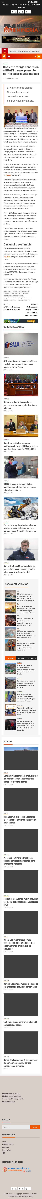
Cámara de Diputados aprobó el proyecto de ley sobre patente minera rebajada (20, 405)
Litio (16, 293)
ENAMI (8, 175)
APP (29, 5)
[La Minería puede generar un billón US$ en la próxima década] (21, 1004)
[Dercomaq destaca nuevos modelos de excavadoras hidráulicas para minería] (21, 966)
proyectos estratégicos (11, 298)
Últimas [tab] (11, 658)
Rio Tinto (7, 257)
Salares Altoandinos (10, 300)
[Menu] (9, 56)
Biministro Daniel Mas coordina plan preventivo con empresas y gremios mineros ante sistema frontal (19, 569)
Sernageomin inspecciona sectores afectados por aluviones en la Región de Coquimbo (20, 819)
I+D (18, 592)
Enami (9, 291)
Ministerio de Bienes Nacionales (13, 295)
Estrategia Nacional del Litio (21, 291)
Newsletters (22, 5)
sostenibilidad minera (24, 300)
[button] (9, 56)
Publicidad (36, 5)
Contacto (21, 7)
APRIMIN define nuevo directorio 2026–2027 (12, 307)
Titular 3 (6, 980)
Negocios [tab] (32, 658)
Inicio (4, 1142)
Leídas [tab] (21, 658)
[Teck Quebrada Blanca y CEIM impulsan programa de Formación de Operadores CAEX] (10, 710)
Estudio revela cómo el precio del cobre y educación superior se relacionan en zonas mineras (25, 612)
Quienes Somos (8, 1144)
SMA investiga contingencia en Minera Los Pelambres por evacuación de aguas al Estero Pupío (20, 364)
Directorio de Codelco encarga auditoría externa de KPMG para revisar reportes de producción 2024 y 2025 (21, 446)
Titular (19, 662)
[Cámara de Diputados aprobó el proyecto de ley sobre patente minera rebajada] (21, 385)
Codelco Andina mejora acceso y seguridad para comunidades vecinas (30, 309)
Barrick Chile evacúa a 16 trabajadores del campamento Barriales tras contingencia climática (20, 1063)
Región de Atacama (25, 298)
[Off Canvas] (3, 2)
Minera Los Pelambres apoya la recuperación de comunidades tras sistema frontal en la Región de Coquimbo (26, 725)
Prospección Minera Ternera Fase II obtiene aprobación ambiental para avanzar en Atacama (19, 860)
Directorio (6, 5)
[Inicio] (4, 56)
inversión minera (9, 293)
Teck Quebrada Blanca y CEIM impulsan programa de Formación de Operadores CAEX (21, 901)
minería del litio (23, 293)
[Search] (35, 56)
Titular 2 (19, 691)
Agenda (14, 5)
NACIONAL (5, 63)
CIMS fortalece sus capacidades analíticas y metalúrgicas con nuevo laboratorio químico (20, 487)
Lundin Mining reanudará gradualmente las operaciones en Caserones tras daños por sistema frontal (26, 669)
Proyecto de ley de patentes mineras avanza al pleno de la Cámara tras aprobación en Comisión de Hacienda (20, 528)
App (3, 1153)
